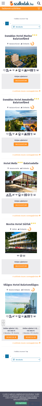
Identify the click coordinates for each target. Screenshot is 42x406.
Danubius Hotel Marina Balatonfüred (18, 37)
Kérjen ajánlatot (21, 76)
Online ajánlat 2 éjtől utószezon (11, 328)
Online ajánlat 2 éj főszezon (31, 328)
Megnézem (10, 337)
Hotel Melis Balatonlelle (21, 163)
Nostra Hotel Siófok (18, 224)
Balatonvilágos (14, 290)
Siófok (14, 229)
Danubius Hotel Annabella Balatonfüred (18, 101)
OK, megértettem (21, 403)
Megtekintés (20, 81)
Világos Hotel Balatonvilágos (21, 284)
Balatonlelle (14, 168)
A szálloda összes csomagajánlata (26, 91)
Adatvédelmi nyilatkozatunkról (28, 398)
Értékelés (26, 44)
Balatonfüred (14, 44)
